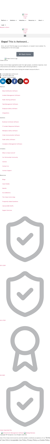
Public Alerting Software (9, 99)
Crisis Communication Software (11, 135)
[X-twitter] (9, 81)
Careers (4, 161)
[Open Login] (5, 25)
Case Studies (6, 184)
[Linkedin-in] (3, 81)
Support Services (7, 210)
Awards (4, 188)
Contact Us (5, 166)
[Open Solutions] (16, 20)
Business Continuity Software (10, 122)
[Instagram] (20, 81)
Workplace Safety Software (10, 130)
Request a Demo (4, 27)
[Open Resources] (35, 20)
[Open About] (43, 20)
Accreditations (6, 192)
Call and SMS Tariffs (7, 206)
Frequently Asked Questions (10, 201)
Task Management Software (10, 104)
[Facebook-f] (14, 81)
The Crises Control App (8, 197)
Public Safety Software (8, 139)
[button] (25, 36)
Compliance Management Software (12, 144)
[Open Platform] (7, 20)
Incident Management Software (11, 95)
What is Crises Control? (8, 153)
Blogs (3, 179)
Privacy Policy (32, 440)
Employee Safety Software (9, 108)
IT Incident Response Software (10, 126)
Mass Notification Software (10, 91)
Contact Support (7, 170)
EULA (8, 440)
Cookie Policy (44, 440)
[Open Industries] (25, 20)
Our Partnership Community (10, 157)
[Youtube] (26, 81)
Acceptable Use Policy (18, 440)
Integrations (5, 113)
